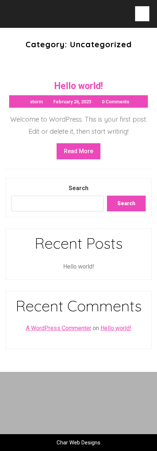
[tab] (142, 13)
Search (78, 188)
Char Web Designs (78, 442)
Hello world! (78, 266)
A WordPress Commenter (58, 328)
